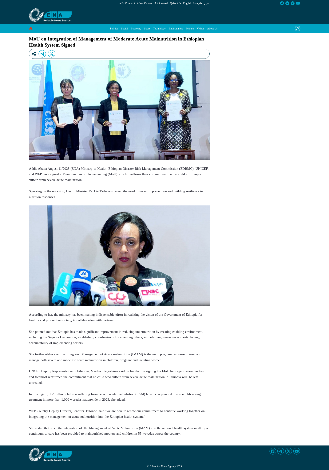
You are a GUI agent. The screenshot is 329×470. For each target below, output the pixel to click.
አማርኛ (123, 3)
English (187, 3)
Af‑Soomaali (161, 3)
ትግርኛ (132, 3)
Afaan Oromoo (145, 3)
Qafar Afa (175, 3)
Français (197, 3)
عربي (206, 3)
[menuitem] (114, 28)
